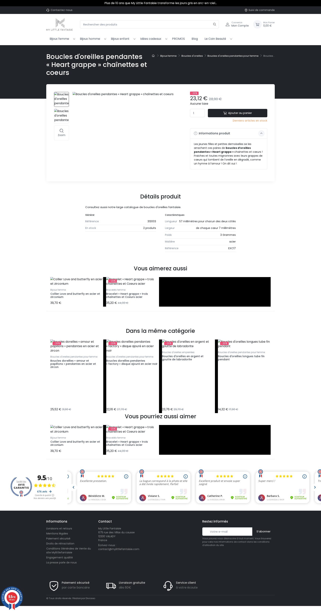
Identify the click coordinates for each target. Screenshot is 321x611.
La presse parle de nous (61, 562)
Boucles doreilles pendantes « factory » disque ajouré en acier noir (132, 362)
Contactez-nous (61, 10)
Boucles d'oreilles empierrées (178, 352)
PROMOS (178, 39)
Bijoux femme (59, 39)
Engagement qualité (59, 557)
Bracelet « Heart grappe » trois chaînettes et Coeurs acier (127, 295)
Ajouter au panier (240, 113)
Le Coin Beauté (215, 39)
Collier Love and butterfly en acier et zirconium (75, 295)
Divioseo (90, 598)
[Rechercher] (214, 24)
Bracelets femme (115, 289)
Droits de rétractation (60, 543)
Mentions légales (57, 533)
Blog (195, 39)
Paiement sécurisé (58, 538)
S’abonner (263, 531)
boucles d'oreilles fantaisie (162, 207)
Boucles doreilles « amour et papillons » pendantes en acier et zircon (73, 364)
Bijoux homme (90, 39)
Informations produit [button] (214, 133)
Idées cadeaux (150, 39)
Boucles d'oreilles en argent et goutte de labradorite (182, 357)
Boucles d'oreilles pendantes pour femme (73, 356)
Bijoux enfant (120, 39)
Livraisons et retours (59, 528)
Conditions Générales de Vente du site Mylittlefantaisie (68, 550)
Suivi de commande (262, 10)
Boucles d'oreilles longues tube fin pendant (241, 357)
